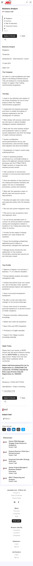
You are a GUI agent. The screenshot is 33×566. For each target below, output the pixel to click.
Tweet (4, 429)
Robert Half (9, 12)
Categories (16, 535)
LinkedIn (14, 502)
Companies (16, 513)
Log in (16, 544)
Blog (16, 516)
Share (9, 429)
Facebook (18, 502)
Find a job (16, 511)
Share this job (5, 39)
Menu (2, 2)
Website (7, 418)
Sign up (16, 546)
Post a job (16, 521)
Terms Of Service (16, 495)
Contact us (16, 493)
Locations (16, 533)
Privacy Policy (16, 498)
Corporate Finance (11, 26)
